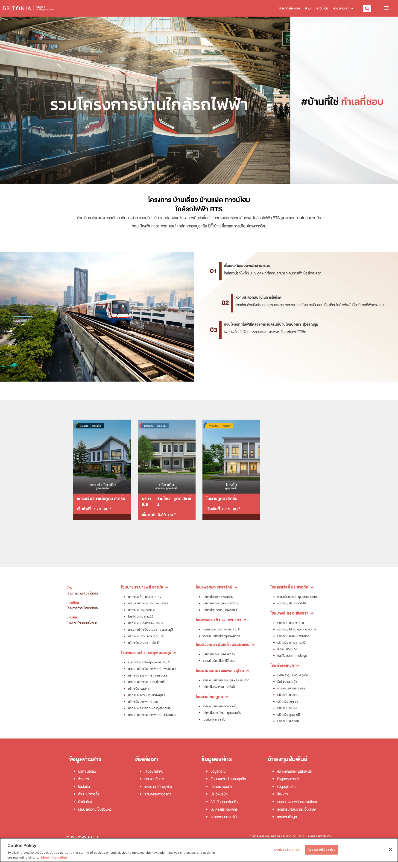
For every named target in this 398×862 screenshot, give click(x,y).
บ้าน (308, 8)
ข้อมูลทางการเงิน (288, 779)
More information (54, 857)
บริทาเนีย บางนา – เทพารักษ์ (220, 610)
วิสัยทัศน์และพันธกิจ (224, 802)
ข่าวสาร (83, 779)
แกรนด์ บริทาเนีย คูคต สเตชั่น (220, 706)
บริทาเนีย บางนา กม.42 (291, 642)
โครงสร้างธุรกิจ (221, 787)
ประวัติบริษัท (219, 794)
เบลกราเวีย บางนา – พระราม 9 (221, 629)
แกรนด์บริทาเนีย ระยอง (291, 688)
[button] (367, 8)
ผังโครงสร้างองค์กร (224, 809)
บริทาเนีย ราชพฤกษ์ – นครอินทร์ (148, 675)
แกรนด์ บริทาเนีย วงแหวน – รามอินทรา (226, 680)
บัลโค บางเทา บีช (287, 681)
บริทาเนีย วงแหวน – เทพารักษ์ (220, 603)
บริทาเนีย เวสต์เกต (139, 688)
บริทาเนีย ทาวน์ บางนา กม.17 (146, 636)
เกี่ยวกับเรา (340, 8)
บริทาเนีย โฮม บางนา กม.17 (144, 597)
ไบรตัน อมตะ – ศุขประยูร (292, 655)
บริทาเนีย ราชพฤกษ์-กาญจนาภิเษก (149, 708)
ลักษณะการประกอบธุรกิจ (228, 779)
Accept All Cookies (321, 849)
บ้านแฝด (72, 617)
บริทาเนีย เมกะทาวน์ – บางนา (145, 623)
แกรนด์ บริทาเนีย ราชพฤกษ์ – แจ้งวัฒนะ (152, 715)
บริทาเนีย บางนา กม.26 (142, 610)
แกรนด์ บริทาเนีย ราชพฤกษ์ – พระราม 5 (152, 668)
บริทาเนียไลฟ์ (87, 771)
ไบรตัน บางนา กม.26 (140, 616)
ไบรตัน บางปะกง (287, 649)
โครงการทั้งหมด (289, 8)
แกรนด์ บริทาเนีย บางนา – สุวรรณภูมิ (150, 629)
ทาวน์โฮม (322, 8)
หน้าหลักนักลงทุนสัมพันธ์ (294, 771)
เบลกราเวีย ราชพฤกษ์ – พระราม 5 (149, 662)
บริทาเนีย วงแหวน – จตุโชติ (219, 686)
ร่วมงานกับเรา (154, 779)
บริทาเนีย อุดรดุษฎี (288, 714)
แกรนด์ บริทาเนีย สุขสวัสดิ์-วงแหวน (298, 597)
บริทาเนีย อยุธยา (287, 701)
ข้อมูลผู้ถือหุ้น (286, 787)
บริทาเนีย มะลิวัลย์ (288, 721)
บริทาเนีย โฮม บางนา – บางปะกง (296, 629)
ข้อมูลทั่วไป (218, 771)
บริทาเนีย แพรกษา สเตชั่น (218, 597)
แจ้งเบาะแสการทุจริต (158, 787)
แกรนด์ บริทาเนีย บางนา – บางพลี (148, 603)
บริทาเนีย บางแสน (287, 694)
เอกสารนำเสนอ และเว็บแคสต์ (296, 809)
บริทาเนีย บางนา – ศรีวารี (143, 642)
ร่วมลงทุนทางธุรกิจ (157, 794)
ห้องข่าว (282, 794)
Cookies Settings (286, 849)
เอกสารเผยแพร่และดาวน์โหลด (297, 802)
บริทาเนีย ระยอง (287, 708)
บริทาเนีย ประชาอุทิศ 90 (291, 603)
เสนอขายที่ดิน (153, 771)
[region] (199, 850)
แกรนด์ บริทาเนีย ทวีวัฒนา (218, 660)
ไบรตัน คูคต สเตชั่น (214, 719)
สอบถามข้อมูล (287, 817)
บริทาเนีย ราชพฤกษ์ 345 (143, 701)
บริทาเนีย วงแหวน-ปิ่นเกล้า (219, 654)
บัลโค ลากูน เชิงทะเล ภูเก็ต (292, 675)
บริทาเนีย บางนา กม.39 (291, 623)
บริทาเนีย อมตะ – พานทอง (293, 636)
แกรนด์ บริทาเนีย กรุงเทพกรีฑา (221, 636)
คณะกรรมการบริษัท (224, 817)
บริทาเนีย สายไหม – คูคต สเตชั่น (222, 712)
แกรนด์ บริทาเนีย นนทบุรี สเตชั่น (147, 682)
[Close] (391, 849)
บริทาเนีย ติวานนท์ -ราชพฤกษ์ (146, 695)
